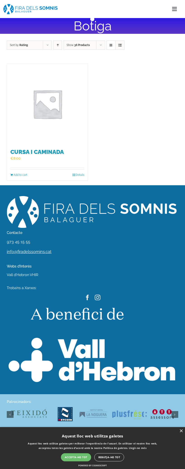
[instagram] (97, 297)
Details (80, 174)
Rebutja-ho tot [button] (109, 457)
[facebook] (87, 297)
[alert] (92, 448)
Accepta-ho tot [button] (76, 457)
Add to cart (20, 174)
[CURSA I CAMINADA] (47, 104)
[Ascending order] (57, 45)
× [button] (181, 431)
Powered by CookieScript (92, 465)
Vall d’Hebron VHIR (22, 275)
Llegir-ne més (137, 448)
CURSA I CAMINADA (37, 152)
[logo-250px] (30, 5)
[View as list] (120, 45)
